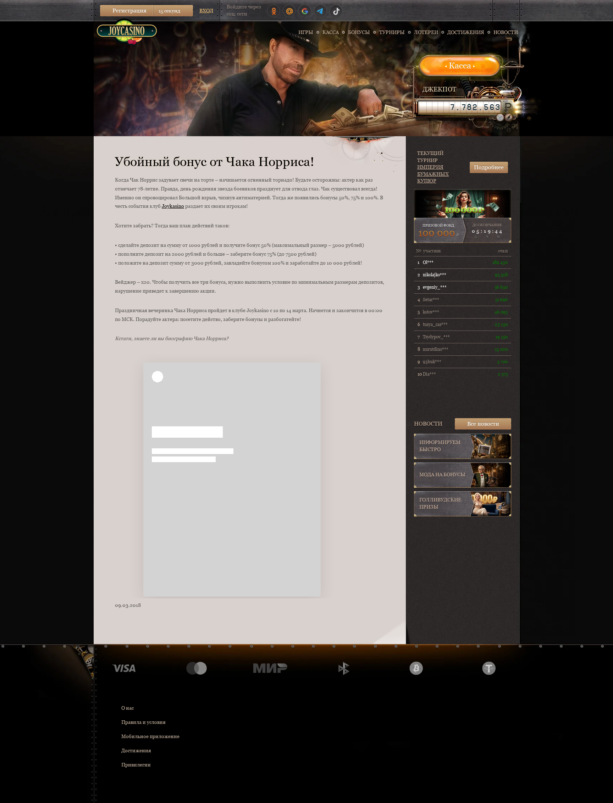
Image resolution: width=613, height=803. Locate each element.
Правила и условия (143, 722)
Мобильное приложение (150, 736)
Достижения (136, 750)
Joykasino (173, 206)
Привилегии (136, 765)
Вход (206, 10)
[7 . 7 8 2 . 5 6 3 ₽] (459, 107)
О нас (127, 708)
